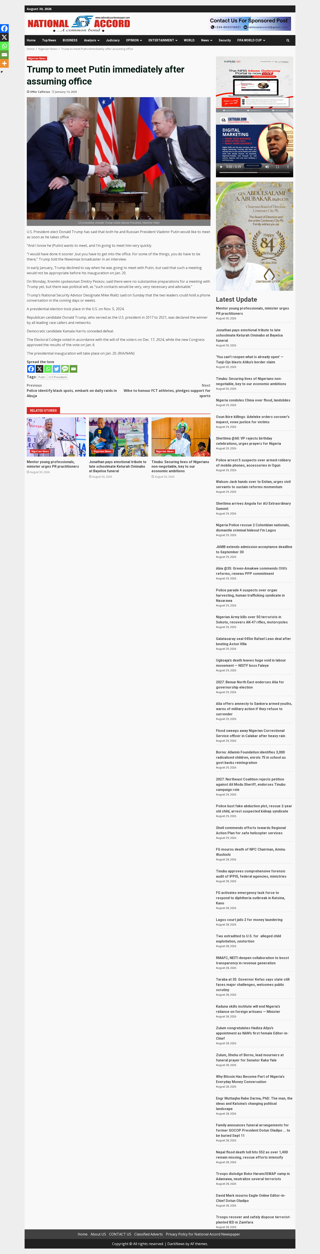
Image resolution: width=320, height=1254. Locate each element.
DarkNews (176, 1243)
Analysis (90, 40)
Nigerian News (37, 58)
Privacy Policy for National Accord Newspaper (203, 1234)
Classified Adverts (148, 1234)
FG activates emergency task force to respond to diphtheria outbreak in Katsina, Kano (250, 898)
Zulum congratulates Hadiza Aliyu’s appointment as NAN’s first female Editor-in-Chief (252, 1033)
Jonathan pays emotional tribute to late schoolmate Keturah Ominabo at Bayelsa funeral (118, 437)
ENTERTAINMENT (161, 40)
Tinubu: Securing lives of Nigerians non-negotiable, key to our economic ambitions (181, 437)
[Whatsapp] (48, 369)
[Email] (73, 369)
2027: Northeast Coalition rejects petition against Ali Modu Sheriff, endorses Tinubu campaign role (250, 784)
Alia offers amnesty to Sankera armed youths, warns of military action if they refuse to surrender (254, 709)
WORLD (189, 40)
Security (225, 40)
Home (31, 40)
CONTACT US (120, 1234)
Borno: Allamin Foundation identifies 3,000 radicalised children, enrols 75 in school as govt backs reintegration (251, 757)
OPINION (132, 40)
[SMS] (65, 369)
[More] (4, 63)
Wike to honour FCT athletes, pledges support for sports (167, 390)
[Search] (287, 40)
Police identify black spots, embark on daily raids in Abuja (72, 390)
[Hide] (1, 72)
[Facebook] (31, 369)
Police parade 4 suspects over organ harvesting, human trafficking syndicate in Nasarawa (250, 595)
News (205, 40)
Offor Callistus (40, 92)
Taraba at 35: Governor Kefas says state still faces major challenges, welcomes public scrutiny (253, 984)
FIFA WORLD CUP (249, 40)
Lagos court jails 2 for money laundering (249, 920)
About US (98, 1234)
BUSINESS (70, 40)
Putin (42, 377)
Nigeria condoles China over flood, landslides (253, 400)
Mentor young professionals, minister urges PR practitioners (56, 437)
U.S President (58, 377)
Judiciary (113, 40)
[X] (39, 369)
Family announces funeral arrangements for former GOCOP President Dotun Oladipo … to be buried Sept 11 (253, 1130)
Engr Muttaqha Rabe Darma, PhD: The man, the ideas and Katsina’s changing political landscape (254, 1103)
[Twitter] (56, 369)
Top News (49, 40)
